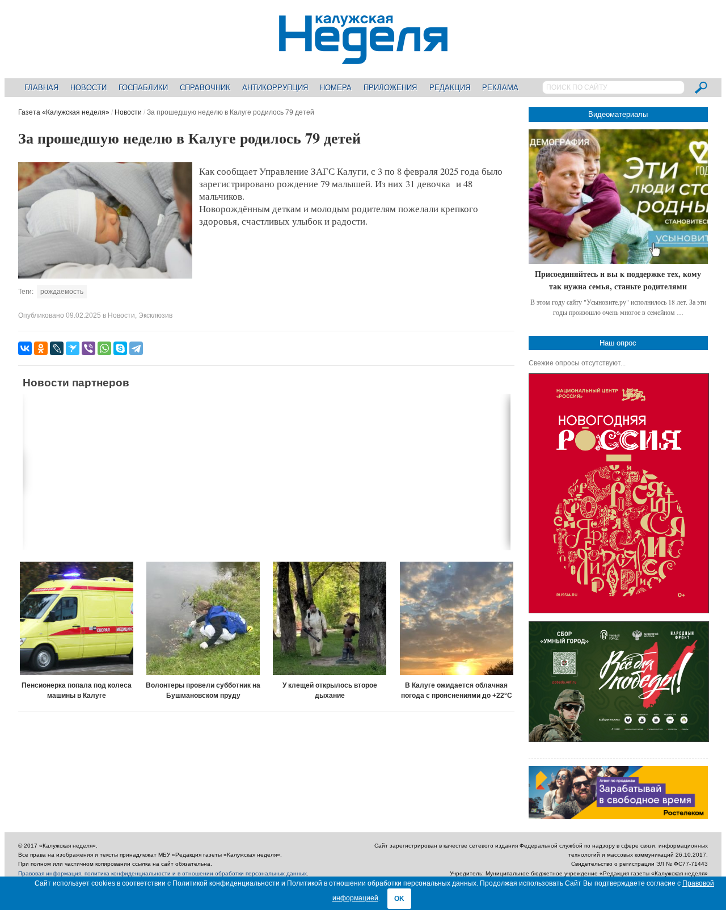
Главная (41, 87)
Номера (336, 87)
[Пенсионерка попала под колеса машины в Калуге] (76, 618)
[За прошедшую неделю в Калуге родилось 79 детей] (105, 276)
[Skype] (120, 348)
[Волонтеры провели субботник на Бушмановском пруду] (203, 618)
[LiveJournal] (57, 348)
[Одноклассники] (41, 348)
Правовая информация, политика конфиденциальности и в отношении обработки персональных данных (162, 873)
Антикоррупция (275, 87)
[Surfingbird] (72, 348)
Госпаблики (143, 87)
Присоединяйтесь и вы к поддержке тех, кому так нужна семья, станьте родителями (618, 280)
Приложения (390, 87)
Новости (88, 87)
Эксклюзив (155, 315)
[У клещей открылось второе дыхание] (330, 618)
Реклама (500, 87)
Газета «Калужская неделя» (63, 112)
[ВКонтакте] (25, 348)
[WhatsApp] (104, 348)
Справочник (205, 87)
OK (399, 899)
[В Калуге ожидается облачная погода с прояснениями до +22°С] (456, 618)
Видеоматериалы (618, 114)
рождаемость (61, 292)
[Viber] (88, 348)
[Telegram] (136, 348)
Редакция (449, 87)
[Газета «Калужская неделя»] (363, 57)
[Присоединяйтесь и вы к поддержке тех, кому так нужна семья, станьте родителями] (618, 196)
